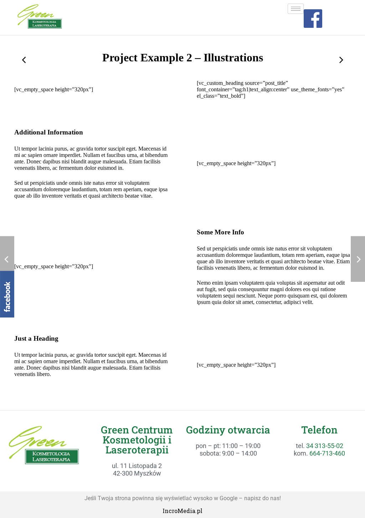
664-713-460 (327, 453)
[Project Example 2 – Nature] (341, 60)
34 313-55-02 (324, 446)
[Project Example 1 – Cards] (24, 60)
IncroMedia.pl (182, 510)
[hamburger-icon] (296, 9)
